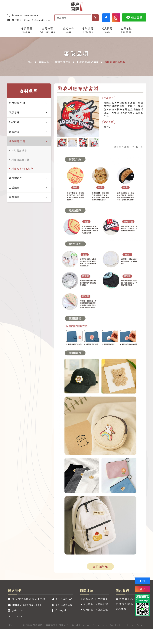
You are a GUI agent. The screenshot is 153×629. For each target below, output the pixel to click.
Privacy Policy (135, 624)
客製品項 (26, 30)
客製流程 (87, 30)
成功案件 (68, 30)
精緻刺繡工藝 (63, 62)
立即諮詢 (99, 566)
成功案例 (88, 604)
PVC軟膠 (14, 122)
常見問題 (107, 30)
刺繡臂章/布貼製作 (88, 62)
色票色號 (126, 30)
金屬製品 (14, 131)
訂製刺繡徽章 (19, 150)
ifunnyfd (17, 616)
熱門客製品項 (17, 103)
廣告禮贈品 (16, 178)
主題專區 (47, 30)
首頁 (30, 62)
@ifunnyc (18, 610)
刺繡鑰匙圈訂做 (21, 159)
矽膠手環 (14, 112)
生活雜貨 (14, 187)
